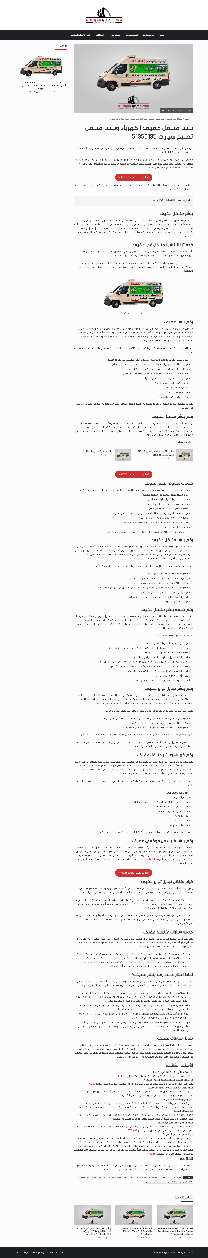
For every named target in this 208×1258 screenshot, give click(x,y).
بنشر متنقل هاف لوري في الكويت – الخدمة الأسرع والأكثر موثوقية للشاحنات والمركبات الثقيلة (94, 1231)
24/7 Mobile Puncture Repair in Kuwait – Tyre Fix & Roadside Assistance (137, 1231)
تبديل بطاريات (148, 35)
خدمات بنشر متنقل (174, 119)
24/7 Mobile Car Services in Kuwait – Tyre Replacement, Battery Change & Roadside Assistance (175, 1231)
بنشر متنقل (177, 1177)
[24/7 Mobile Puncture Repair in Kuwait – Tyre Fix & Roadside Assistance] (133, 1215)
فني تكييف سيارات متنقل (155, 1182)
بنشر (162, 35)
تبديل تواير (102, 1177)
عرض (155, 200)
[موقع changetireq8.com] (104, 15)
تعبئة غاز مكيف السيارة (87, 1177)
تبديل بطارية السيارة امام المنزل (146, 1177)
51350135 (121, 1076)
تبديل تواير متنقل (183, 1252)
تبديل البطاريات (152, 859)
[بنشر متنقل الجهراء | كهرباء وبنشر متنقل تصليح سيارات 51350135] (184, 455)
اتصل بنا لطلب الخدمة (80, 35)
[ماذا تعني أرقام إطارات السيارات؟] (123, 455)
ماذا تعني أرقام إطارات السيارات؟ (97, 451)
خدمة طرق (115, 35)
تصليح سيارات (132, 35)
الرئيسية (188, 119)
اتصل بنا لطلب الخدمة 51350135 (133, 177)
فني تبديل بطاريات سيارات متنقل (180, 1182)
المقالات (100, 35)
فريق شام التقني (23, 1252)
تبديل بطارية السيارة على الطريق (120, 1177)
